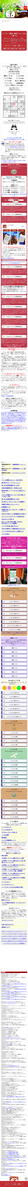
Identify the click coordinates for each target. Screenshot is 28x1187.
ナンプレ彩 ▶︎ (8, 78)
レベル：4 (14, 296)
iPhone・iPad (5, 258)
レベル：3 (14, 276)
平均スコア (10, 346)
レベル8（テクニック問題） (15, 629)
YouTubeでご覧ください (14, 585)
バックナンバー (8, 344)
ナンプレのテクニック (8, 884)
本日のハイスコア (14, 198)
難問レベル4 (14, 660)
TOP (3, 931)
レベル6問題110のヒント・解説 (12, 1159)
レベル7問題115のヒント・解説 (12, 1154)
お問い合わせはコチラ (8, 924)
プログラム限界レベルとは (9, 632)
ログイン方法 (8, 1168)
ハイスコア (21, 344)
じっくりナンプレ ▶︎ (14, 73)
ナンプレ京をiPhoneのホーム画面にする (13, 531)
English (24, 11)
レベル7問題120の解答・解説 (12, 1153)
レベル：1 (14, 214)
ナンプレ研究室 (9, 1044)
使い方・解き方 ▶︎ (20, 80)
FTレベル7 (14, 557)
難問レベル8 (14, 676)
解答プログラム (6, 900)
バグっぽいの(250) (11, 415)
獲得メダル (15, 344)
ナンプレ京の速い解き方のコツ (10, 526)
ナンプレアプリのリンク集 (11, 1001)
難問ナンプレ (8, 1027)
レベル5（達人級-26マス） (14, 617)
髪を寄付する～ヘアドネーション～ (11, 482)
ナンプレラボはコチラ (18, 261)
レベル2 (8, 160)
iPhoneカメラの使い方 (8, 519)
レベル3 (13, 160)
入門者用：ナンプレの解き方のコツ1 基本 (13, 858)
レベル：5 (14, 306)
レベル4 (18, 160)
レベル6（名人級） (14, 780)
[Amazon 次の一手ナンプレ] (17, 146)
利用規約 (21, 943)
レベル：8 (14, 336)
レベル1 (3, 160)
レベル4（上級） (14, 744)
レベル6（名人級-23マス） (14, 621)
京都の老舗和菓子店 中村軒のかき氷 (12, 488)
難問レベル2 (14, 652)
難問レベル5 (14, 664)
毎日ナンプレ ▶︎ (14, 69)
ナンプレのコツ (6, 882)
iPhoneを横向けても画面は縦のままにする (13, 528)
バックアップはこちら (14, 850)
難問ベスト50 (17, 346)
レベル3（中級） (14, 740)
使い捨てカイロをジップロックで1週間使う (13, 501)
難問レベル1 (14, 648)
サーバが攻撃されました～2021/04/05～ (12, 480)
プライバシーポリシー (13, 943)
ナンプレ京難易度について (9, 840)
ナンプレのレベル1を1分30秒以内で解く (13, 887)
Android (11, 258)
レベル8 (13, 162)
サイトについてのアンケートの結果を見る (13, 516)
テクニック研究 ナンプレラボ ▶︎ (14, 85)
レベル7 (8, 162)
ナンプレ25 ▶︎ (20, 76)
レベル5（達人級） (14, 776)
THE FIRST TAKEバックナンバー (14, 566)
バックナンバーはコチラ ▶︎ (14, 137)
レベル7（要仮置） (14, 784)
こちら (12, 544)
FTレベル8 (14, 562)
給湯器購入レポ (6, 507)
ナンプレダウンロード (10, 1142)
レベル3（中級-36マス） (14, 609)
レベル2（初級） (14, 736)
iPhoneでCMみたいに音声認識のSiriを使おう (14, 514)
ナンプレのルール (6, 827)
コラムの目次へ (6, 534)
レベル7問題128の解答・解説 (12, 1151)
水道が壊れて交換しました (11, 1108)
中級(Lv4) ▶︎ (14, 48)
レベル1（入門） (14, 732)
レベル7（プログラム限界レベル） (14, 625)
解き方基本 (5, 855)
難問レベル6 (14, 668)
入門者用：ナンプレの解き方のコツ (13, 999)
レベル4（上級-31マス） (14, 613)
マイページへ (7, 408)
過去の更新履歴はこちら (6, 1175)
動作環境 (4, 837)
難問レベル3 (14, 656)
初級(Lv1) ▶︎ (6, 48)
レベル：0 (14, 204)
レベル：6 (14, 316)
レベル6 (3, 162)
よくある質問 (5, 835)
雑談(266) (21, 412)
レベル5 (23, 160)
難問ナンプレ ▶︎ (8, 76)
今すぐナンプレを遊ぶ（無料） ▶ (14, 45)
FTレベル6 (14, 550)
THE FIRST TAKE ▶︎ (14, 71)
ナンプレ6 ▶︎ (8, 80)
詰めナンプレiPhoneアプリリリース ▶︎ (14, 139)
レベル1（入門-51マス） (14, 601)
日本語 (19, 11)
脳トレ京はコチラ (6, 261)
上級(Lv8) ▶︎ (21, 48)
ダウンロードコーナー (8, 920)
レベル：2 (14, 266)
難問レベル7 (14, 672)
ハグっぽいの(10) (8, 412)
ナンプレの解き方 (12, 938)
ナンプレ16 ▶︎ (20, 78)
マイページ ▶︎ (8, 83)
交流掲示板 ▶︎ (20, 83)
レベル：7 (14, 326)
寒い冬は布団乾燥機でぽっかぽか (11, 485)
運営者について (6, 927)
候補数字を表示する (14, 89)
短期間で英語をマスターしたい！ (11, 504)
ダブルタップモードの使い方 (9, 194)
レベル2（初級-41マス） (14, 605)
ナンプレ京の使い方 (7, 829)
